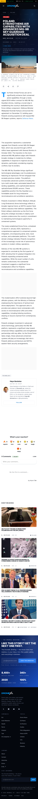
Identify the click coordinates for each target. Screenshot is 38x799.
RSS (22, 795)
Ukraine (22, 736)
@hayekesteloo (23, 398)
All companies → (6, 736)
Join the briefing (27, 660)
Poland (12, 12)
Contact (3, 757)
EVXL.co (12, 394)
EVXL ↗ (3, 766)
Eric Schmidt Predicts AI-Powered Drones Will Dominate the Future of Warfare (16, 590)
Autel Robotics (5, 720)
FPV (21, 740)
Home (4, 12)
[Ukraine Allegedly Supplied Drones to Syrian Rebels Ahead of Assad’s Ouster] (19, 548)
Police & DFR (23, 733)
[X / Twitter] (3, 709)
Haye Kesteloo (15, 381)
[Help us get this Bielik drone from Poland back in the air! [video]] (19, 517)
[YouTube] (14, 709)
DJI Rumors (23, 724)
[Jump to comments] (18, 86)
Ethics (3, 763)
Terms (10, 795)
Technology (6, 375)
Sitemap (17, 795)
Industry (22, 746)
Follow (19, 402)
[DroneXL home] (13, 5)
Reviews (22, 743)
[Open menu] (3, 6)
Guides (22, 727)
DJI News (23, 720)
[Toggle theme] (34, 6)
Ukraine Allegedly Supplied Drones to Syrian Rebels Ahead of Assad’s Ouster (15, 560)
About (3, 754)
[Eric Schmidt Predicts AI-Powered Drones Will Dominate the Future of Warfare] (19, 578)
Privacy (4, 795)
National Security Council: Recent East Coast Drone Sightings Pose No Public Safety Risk (18, 621)
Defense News (27, 118)
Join (33, 779)
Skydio (3, 724)
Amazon (3, 730)
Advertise (4, 760)
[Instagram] (19, 709)
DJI (2, 717)
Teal (2, 733)
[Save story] (3, 86)
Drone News (23, 717)
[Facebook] (9, 709)
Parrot (3, 727)
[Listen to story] (13, 86)
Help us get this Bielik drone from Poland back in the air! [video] (13, 529)
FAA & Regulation (25, 730)
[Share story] (8, 86)
